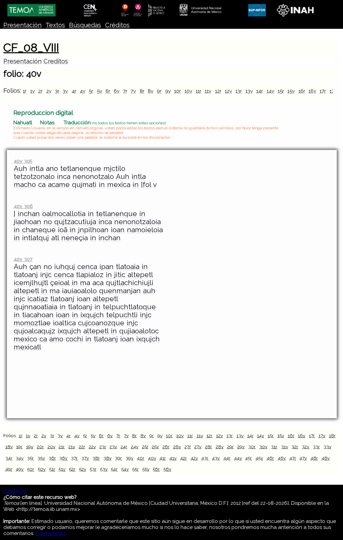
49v (19, 469)
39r (118, 458)
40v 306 (23, 206)
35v (41, 458)
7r (125, 91)
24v (134, 446)
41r (162, 458)
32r (294, 446)
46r (270, 458)
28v (219, 446)
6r (108, 91)
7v (133, 91)
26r (165, 446)
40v (152, 458)
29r (230, 446)
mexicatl (27, 347)
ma (85, 283)
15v (291, 91)
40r (140, 458)
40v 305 (23, 161)
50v (42, 469)
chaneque (39, 230)
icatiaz (37, 299)
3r (57, 91)
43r (204, 458)
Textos (55, 24)
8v (150, 91)
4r (74, 91)
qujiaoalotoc (139, 331)
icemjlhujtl (31, 283)
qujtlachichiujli (129, 283)
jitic (119, 275)
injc (46, 275)
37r (74, 458)
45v (259, 458)
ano (52, 168)
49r (8, 469)
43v (216, 458)
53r (93, 469)
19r (19, 446)
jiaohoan (27, 222)
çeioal (59, 283)
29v (241, 446)
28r (208, 446)
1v (32, 91)
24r (124, 446)
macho (25, 185)
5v (99, 91)
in (102, 185)
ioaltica (64, 323)
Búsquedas (85, 24)
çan (35, 267)
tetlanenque (80, 168)
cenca (87, 267)
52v (82, 469)
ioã (62, 230)
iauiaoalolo (79, 291)
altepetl (140, 275)
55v (145, 469)
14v (270, 91)
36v (63, 458)
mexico (25, 339)
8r (142, 91)
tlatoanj (26, 275)
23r (102, 446)
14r (259, 91)
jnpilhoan (93, 230)
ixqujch (92, 315)
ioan (118, 230)
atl (55, 238)
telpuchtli (122, 315)
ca (42, 185)
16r (301, 91)
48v (326, 458)
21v (71, 446)
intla (36, 168)
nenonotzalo (93, 177)
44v (238, 458)
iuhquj (64, 267)
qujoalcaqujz (34, 331)
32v (305, 446)
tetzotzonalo (34, 177)
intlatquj (35, 238)
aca (98, 283)
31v (284, 446)
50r (30, 469)
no (48, 222)
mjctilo (114, 168)
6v (117, 91)
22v (92, 446)
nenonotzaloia (137, 222)
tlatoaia (127, 267)
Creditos (56, 61)
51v (62, 469)
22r (82, 446)
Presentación (22, 24)
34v (19, 458)
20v (51, 446)
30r (252, 446)
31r (274, 446)
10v (188, 91)
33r (316, 446)
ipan (106, 267)
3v (65, 91)
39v (129, 458)
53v (104, 469)
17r (323, 91)
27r (188, 446)
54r (114, 469)
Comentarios (51, 533)
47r (292, 458)
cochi (74, 339)
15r (281, 91)
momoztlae (32, 323)
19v (29, 446)
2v (49, 91)
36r (52, 458)
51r (52, 469)
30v (263, 446)
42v (194, 458)
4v (82, 91)
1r (24, 91)
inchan (29, 214)
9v (168, 91)
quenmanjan (120, 291)
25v (155, 446)
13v (249, 91)
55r (135, 469)
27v (197, 446)
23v (113, 446)
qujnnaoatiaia (35, 307)
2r (40, 91)
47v (303, 458)
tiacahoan (38, 315)
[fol (146, 185)
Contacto (14, 491)
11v (208, 91)
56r (156, 469)
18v (9, 446)
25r (145, 446)
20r (40, 446)
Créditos (117, 24)
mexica (118, 185)
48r (314, 458)
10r (177, 91)
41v (173, 458)
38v (108, 458)
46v (282, 458)
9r (159, 91)
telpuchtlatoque (129, 307)
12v (228, 91)
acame (59, 185)
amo (56, 339)
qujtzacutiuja (75, 222)
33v (327, 446)
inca (63, 177)
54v (125, 469)
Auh (20, 168)
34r (8, 458)
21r (62, 446)
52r (72, 469)
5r (91, 91)
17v (322, 435)
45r (248, 458)
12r (218, 91)
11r (198, 91)
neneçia (74, 238)
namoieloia (145, 230)
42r (183, 458)
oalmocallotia (63, 214)
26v (177, 446)
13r (238, 91)
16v (312, 91)
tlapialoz (90, 275)
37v (85, 458)
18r (332, 435)
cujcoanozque (101, 323)
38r (96, 458)
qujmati (84, 185)
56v (167, 469)
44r (226, 458)
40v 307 (23, 259)
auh (149, 291)
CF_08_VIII (31, 47)
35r (30, 458)
